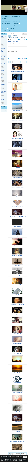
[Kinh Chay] (17, 153)
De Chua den (17, 196)
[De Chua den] (17, 193)
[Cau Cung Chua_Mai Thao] (17, 202)
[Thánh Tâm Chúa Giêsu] (17, 116)
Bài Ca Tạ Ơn (17, 411)
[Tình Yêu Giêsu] (17, 417)
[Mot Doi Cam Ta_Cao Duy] (17, 359)
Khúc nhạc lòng (17, 226)
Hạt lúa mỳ (17, 275)
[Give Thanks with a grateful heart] (17, 437)
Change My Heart (17, 372)
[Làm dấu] (17, 290)
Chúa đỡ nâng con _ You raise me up (17, 216)
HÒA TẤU (3, 33)
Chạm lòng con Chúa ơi (17, 402)
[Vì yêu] (17, 232)
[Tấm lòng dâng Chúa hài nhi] (17, 183)
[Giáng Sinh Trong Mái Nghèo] (17, 67)
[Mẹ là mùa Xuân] (17, 86)
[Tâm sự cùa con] (17, 241)
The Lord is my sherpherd (3, 99)
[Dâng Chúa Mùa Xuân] (17, 173)
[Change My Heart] (17, 368)
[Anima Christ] (17, 447)
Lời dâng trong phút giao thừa (17, 304)
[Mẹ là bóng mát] (17, 349)
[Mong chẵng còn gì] (17, 339)
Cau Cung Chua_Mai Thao (17, 206)
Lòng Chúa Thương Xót (17, 138)
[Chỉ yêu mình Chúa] (17, 144)
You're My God (17, 333)
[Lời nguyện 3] (17, 320)
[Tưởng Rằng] (17, 163)
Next (25, 39)
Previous (21, 39)
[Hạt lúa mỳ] (17, 271)
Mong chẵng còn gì (17, 343)
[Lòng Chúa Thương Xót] (17, 134)
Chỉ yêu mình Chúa (17, 148)
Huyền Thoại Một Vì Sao (17, 100)
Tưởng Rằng (17, 167)
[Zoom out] (10, 40)
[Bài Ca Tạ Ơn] (17, 408)
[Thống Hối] (17, 77)
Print (8, 58)
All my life (3, 36)
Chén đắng (17, 265)
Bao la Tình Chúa (17, 284)
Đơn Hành (17, 431)
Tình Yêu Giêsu (17, 421)
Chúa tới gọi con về (17, 392)
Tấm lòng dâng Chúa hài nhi (17, 187)
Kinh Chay (17, 157)
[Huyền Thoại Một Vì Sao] (17, 96)
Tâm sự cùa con (17, 245)
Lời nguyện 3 (17, 323)
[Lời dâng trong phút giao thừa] (17, 300)
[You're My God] (17, 329)
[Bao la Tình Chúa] (17, 281)
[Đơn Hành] (17, 427)
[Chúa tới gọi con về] (17, 388)
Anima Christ (17, 450)
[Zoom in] (8, 40)
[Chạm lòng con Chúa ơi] (17, 398)
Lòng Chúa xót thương (17, 255)
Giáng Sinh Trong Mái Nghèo (17, 71)
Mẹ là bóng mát (17, 353)
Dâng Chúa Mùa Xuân (17, 177)
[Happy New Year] (17, 310)
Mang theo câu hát (17, 110)
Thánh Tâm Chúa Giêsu (17, 120)
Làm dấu (17, 294)
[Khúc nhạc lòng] (17, 222)
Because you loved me (3, 50)
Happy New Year (17, 314)
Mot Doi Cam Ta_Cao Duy (17, 363)
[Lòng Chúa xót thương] (17, 251)
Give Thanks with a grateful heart (17, 441)
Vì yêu (17, 236)
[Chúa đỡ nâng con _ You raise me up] (17, 212)
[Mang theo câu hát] (17, 106)
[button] (7, 23)
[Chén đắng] (17, 261)
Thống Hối (17, 81)
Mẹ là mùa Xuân (17, 90)
